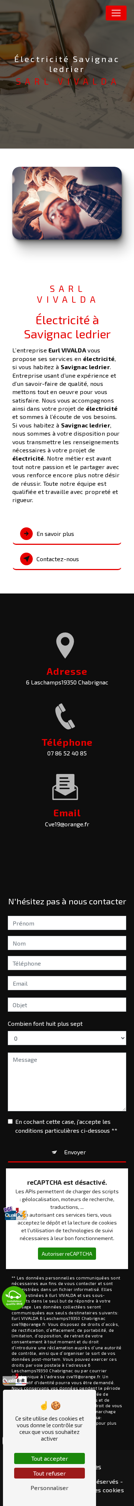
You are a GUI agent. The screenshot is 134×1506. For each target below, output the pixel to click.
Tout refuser (49, 1473)
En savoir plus (55, 533)
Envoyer (75, 1151)
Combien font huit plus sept (45, 1023)
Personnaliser (49, 1487)
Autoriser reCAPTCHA (67, 1253)
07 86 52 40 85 (67, 753)
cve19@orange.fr (67, 823)
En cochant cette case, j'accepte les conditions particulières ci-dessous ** (66, 1126)
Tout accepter (49, 1458)
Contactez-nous (57, 558)
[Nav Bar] (116, 13)
